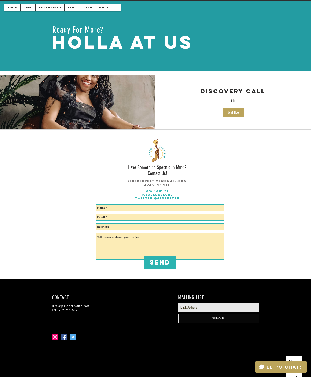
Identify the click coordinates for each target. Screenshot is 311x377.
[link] (233, 91)
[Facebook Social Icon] (64, 337)
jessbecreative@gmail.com (157, 181)
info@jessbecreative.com (70, 306)
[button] (233, 112)
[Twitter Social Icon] (73, 337)
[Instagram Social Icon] (55, 337)
